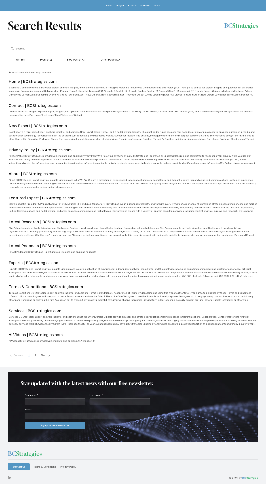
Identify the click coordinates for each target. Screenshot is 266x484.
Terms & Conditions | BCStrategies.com (46, 286)
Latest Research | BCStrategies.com (42, 221)
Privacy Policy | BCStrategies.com (40, 149)
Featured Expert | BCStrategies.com (42, 197)
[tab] (20, 59)
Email (28, 409)
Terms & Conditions (44, 466)
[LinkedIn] (10, 478)
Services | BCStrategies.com (35, 310)
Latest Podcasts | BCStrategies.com (42, 245)
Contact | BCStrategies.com (35, 105)
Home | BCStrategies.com (33, 81)
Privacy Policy (68, 466)
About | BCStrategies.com (33, 173)
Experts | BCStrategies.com (34, 262)
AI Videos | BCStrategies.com (36, 334)
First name (31, 394)
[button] (16, 355)
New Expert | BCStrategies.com (38, 125)
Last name (96, 394)
